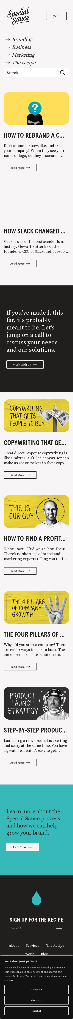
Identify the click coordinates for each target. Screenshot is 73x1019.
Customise (36, 1000)
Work (29, 953)
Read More (18, 168)
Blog (44, 953)
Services (32, 945)
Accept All (36, 989)
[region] (36, 987)
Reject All (36, 1010)
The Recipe (55, 945)
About (14, 945)
